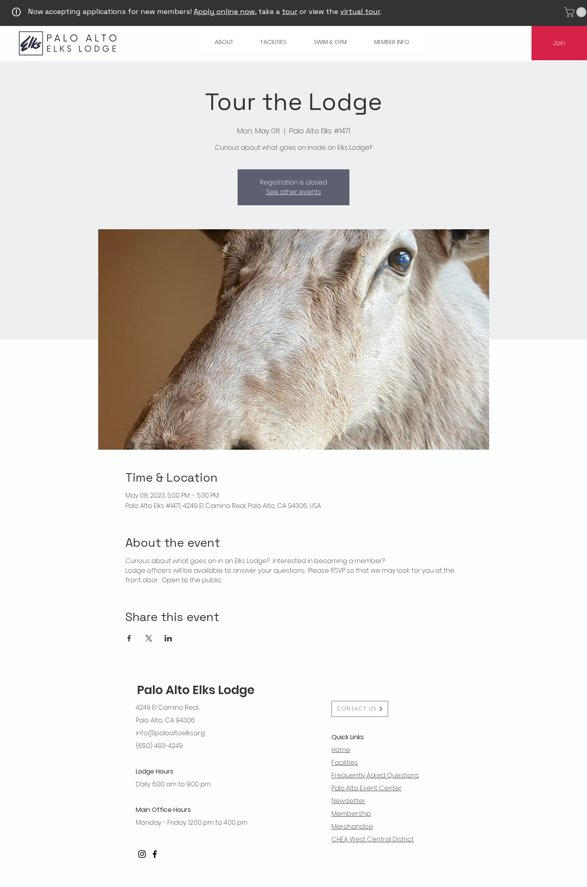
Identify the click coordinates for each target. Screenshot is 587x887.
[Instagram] (142, 854)
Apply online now (224, 11)
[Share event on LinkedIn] (168, 638)
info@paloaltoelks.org (170, 733)
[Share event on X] (149, 638)
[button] (224, 42)
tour (289, 11)
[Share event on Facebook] (129, 638)
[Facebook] (155, 854)
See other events (293, 191)
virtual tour (360, 11)
